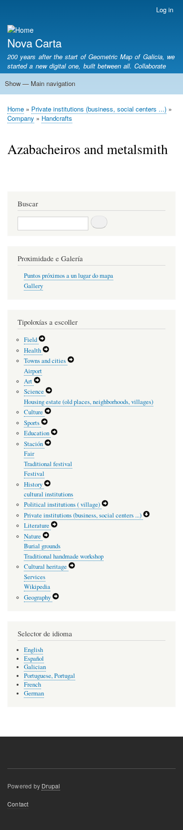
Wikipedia (37, 587)
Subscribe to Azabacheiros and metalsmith (11, 179)
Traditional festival (48, 464)
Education (37, 433)
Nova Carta (34, 42)
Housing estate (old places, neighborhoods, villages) (88, 402)
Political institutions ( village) (63, 504)
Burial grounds (42, 546)
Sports (32, 423)
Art (29, 381)
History (34, 484)
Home (15, 108)
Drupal (50, 786)
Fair (29, 453)
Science (34, 391)
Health (33, 350)
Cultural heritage (46, 566)
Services (34, 577)
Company (20, 118)
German (34, 693)
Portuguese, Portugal (49, 676)
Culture (34, 412)
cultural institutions (48, 494)
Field (31, 340)
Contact (17, 804)
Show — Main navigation (40, 83)
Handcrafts (56, 118)
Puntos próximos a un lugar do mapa (68, 275)
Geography (38, 597)
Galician (35, 667)
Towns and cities (45, 361)
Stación (34, 444)
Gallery (33, 286)
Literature (37, 525)
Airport (33, 371)
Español (34, 658)
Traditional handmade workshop (63, 556)
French (32, 684)
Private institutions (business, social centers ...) (98, 108)
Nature (33, 536)
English (33, 650)
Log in (164, 9)
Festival (34, 474)
